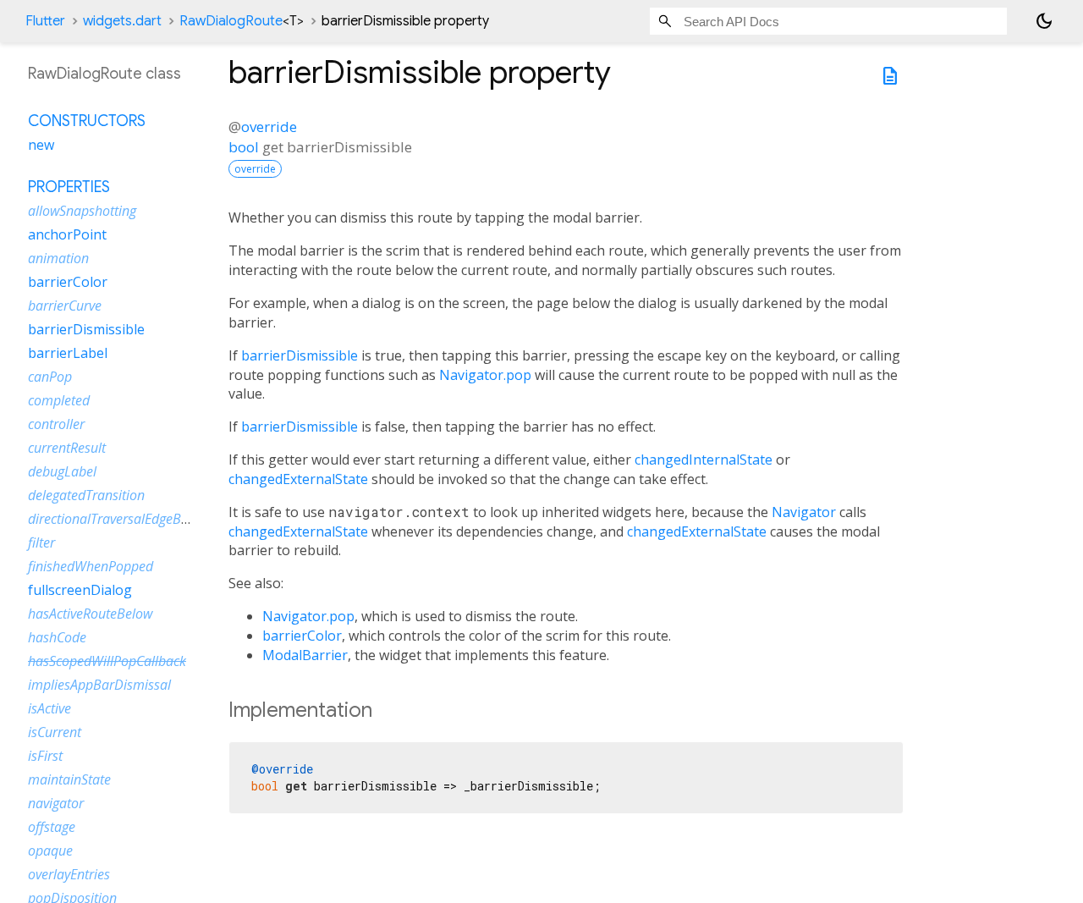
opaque (50, 850)
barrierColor (302, 635)
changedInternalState (703, 459)
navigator (56, 803)
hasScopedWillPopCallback (107, 661)
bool (243, 147)
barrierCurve (65, 305)
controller (56, 424)
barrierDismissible (299, 355)
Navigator (804, 512)
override (269, 126)
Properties (69, 187)
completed (59, 400)
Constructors (87, 121)
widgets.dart (122, 21)
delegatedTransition (86, 495)
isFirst (45, 755)
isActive (49, 708)
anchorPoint (67, 234)
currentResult (67, 447)
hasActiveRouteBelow (90, 613)
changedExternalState (298, 479)
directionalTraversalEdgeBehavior (126, 518)
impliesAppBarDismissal (99, 684)
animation (58, 258)
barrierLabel (67, 353)
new (41, 144)
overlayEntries (69, 874)
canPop (50, 376)
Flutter (45, 21)
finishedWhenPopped (90, 566)
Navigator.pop (485, 375)
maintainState (69, 779)
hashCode (57, 637)
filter (41, 542)
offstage (51, 827)
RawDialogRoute (241, 21)
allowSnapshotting (82, 210)
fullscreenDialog (80, 590)
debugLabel (62, 471)
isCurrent (54, 732)
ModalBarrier (305, 655)
